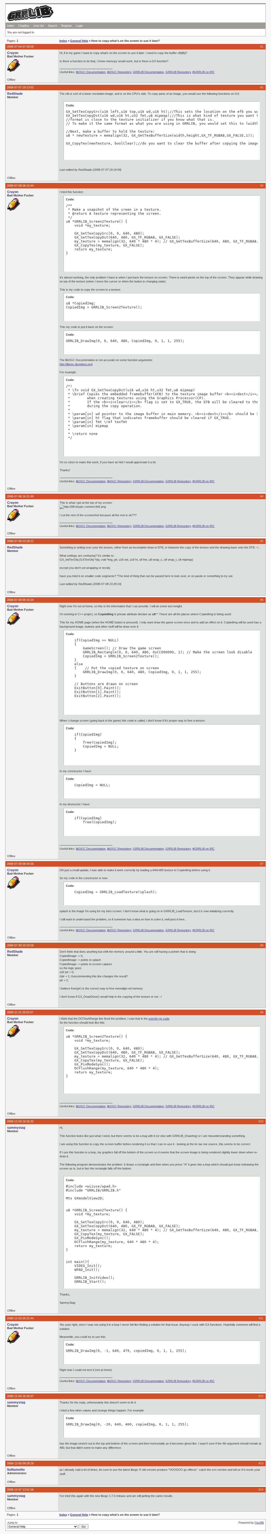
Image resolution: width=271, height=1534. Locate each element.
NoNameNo (16, 1470)
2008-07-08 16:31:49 (20, 496)
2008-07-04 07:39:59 (20, 46)
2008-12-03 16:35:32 (20, 1121)
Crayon (12, 53)
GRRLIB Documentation (148, 72)
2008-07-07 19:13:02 (20, 87)
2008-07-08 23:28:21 (20, 541)
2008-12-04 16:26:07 (20, 1396)
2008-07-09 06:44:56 (20, 863)
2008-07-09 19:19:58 (20, 945)
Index (10, 25)
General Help (79, 40)
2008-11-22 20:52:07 (20, 1012)
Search (52, 25)
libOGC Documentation (91, 72)
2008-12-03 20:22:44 (20, 1318)
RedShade (15, 94)
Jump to (12, 1522)
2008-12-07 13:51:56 (20, 1489)
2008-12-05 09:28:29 (20, 1463)
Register (66, 25)
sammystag (16, 1128)
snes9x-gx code (158, 1018)
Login (79, 25)
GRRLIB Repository (178, 72)
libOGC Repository (119, 72)
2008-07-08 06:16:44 (20, 185)
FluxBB (259, 1522)
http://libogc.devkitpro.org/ (76, 364)
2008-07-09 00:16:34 (20, 599)
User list (38, 25)
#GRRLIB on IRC (203, 72)
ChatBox (23, 25)
